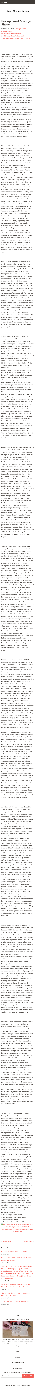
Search (18, 1355)
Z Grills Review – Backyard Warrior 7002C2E (17, 1302)
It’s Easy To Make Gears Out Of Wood (14, 1252)
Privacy (17, 1357)
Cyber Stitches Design (23, 1385)
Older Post (7, 1242)
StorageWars (25, 38)
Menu (5, 2)
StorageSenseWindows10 (10, 38)
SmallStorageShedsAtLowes (11, 34)
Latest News (17, 1316)
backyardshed (21, 29)
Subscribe (27, 1376)
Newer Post (28, 1242)
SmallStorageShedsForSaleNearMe (13, 36)
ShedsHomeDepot (7, 31)
